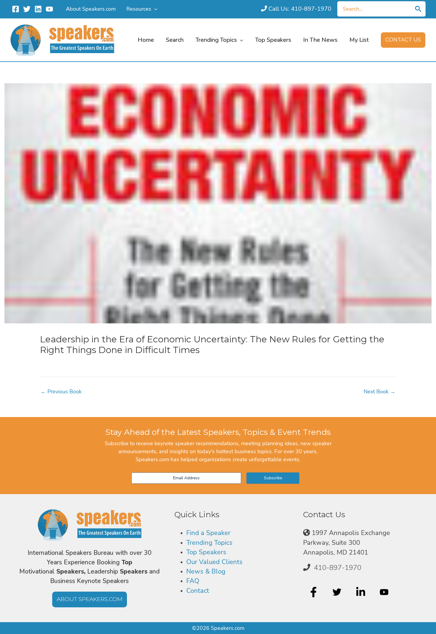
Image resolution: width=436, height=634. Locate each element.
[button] (154, 8)
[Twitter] (27, 9)
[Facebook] (15, 9)
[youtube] (385, 591)
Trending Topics (209, 542)
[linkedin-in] (361, 591)
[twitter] (337, 591)
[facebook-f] (314, 591)
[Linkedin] (38, 9)
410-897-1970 (337, 567)
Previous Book (61, 391)
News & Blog (205, 571)
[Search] (418, 8)
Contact (197, 590)
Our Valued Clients (214, 562)
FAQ (192, 580)
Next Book (379, 391)
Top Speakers (206, 552)
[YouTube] (49, 9)
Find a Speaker (208, 532)
